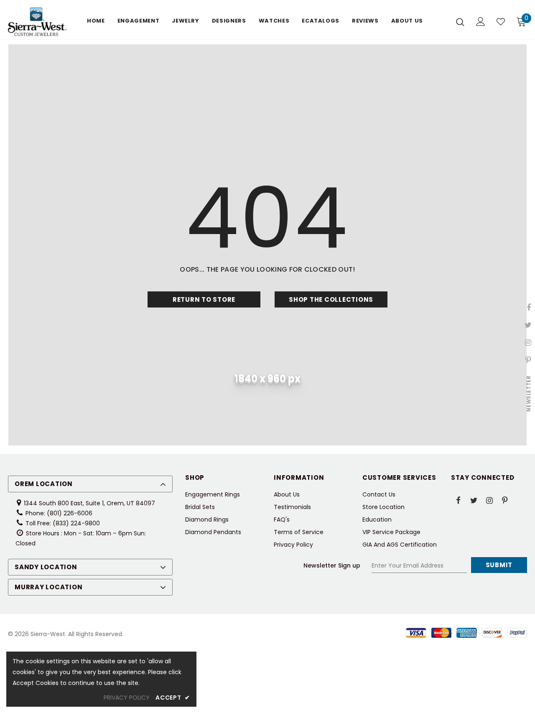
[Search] (460, 22)
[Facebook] (458, 499)
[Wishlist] (501, 22)
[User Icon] (480, 21)
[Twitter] (474, 499)
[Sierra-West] (37, 22)
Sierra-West (48, 634)
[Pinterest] (504, 499)
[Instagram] (489, 499)
